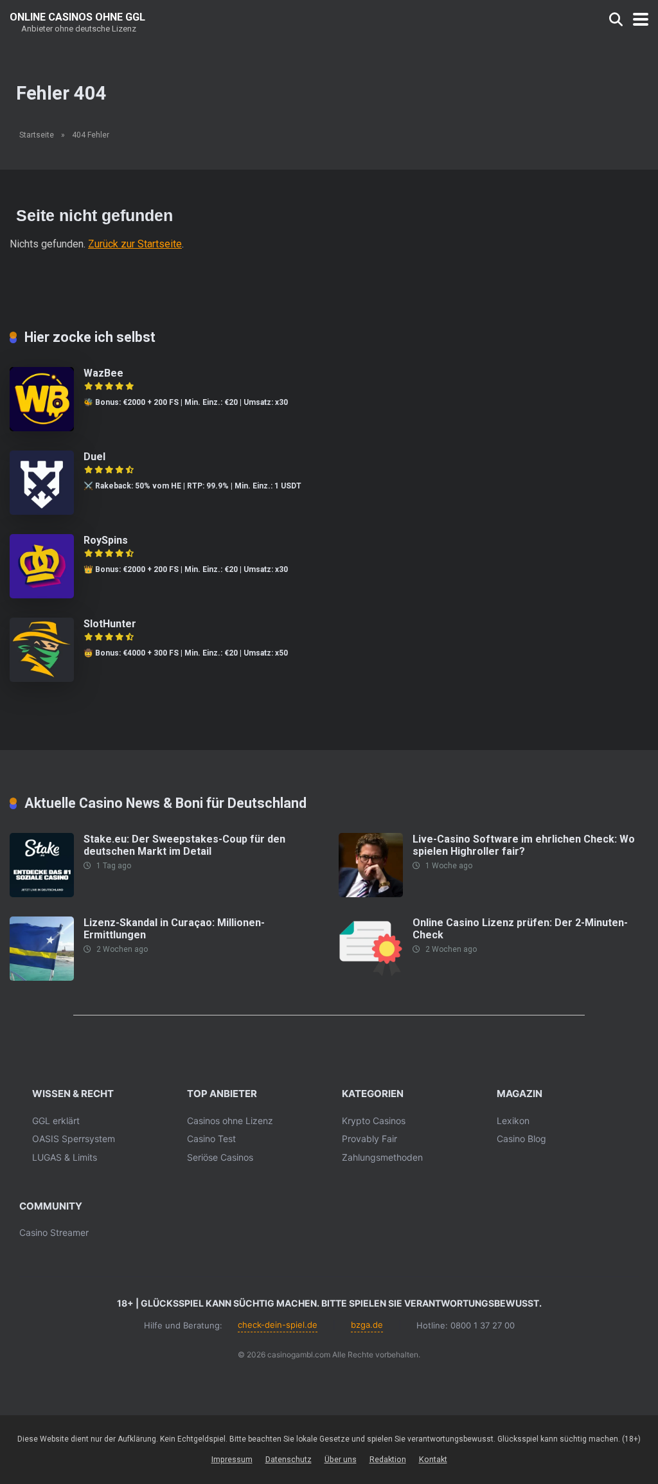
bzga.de (367, 1324)
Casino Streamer (54, 1232)
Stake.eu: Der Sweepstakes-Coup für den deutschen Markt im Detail (184, 845)
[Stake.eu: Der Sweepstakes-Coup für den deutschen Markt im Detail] (42, 894)
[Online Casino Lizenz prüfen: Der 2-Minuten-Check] (371, 977)
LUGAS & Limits (64, 1157)
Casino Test (211, 1138)
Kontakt (433, 1459)
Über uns (341, 1459)
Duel (94, 457)
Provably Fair (369, 1138)
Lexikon (513, 1120)
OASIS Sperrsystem (73, 1138)
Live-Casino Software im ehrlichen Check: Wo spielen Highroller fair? (524, 845)
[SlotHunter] (42, 678)
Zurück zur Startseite (135, 244)
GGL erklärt (56, 1120)
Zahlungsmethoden (382, 1157)
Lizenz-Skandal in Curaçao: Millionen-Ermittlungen (174, 928)
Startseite (36, 134)
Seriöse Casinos (220, 1157)
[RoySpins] (42, 595)
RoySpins (106, 540)
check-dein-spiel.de (277, 1324)
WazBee (103, 373)
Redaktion (387, 1459)
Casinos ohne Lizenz (230, 1120)
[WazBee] (42, 428)
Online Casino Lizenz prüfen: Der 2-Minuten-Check (520, 928)
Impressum (232, 1459)
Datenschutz (288, 1459)
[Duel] (42, 511)
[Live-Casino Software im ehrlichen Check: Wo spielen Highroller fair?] (371, 894)
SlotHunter (110, 624)
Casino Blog (521, 1138)
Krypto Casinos (373, 1120)
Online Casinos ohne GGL (77, 16)
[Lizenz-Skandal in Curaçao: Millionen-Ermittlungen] (42, 977)
